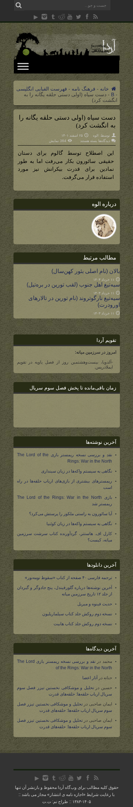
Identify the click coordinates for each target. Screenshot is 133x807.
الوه (96, 135)
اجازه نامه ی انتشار (66, 794)
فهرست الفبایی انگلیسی (41, 89)
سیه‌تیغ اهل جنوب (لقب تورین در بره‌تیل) (73, 284)
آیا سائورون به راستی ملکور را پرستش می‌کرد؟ (70, 513)
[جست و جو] (18, 5)
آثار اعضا (90, 677)
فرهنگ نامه (83, 89)
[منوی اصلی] (23, 66)
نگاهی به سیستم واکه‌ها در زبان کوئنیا (79, 523)
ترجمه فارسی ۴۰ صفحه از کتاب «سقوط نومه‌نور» (68, 577)
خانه (105, 89)
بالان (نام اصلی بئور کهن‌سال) (85, 271)
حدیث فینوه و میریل (94, 603)
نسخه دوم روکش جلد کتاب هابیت (83, 623)
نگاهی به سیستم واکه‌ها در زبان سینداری (76, 471)
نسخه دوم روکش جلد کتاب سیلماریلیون (77, 613)
